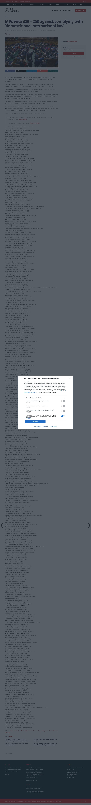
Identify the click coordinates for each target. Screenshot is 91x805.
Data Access (45, 426)
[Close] (70, 378)
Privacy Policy (53, 426)
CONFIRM (35, 421)
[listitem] (45, 398)
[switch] (63, 401)
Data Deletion (37, 426)
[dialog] (45, 402)
